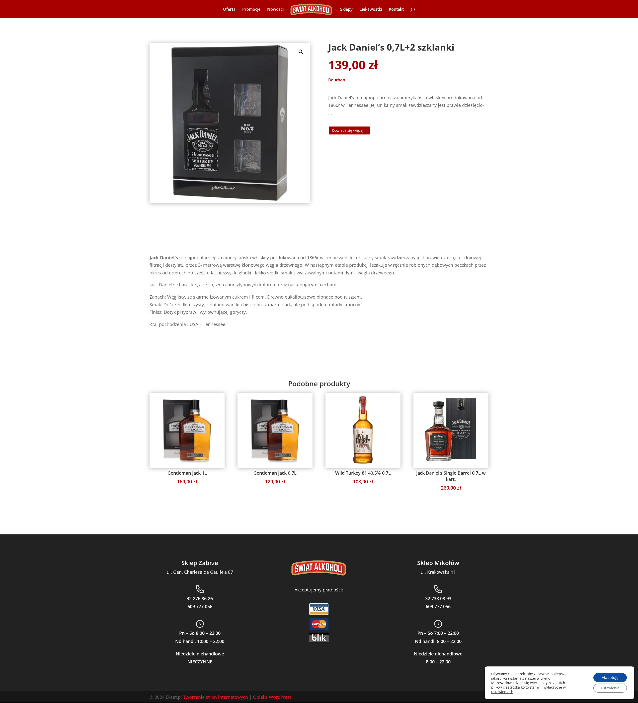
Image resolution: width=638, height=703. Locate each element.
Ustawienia (610, 688)
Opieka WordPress (272, 697)
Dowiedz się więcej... (349, 130)
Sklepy (346, 9)
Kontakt (396, 9)
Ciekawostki (370, 9)
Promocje (251, 9)
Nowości (275, 9)
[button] (300, 51)
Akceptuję (610, 677)
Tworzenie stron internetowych (215, 697)
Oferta (229, 9)
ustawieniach (502, 692)
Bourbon (336, 80)
